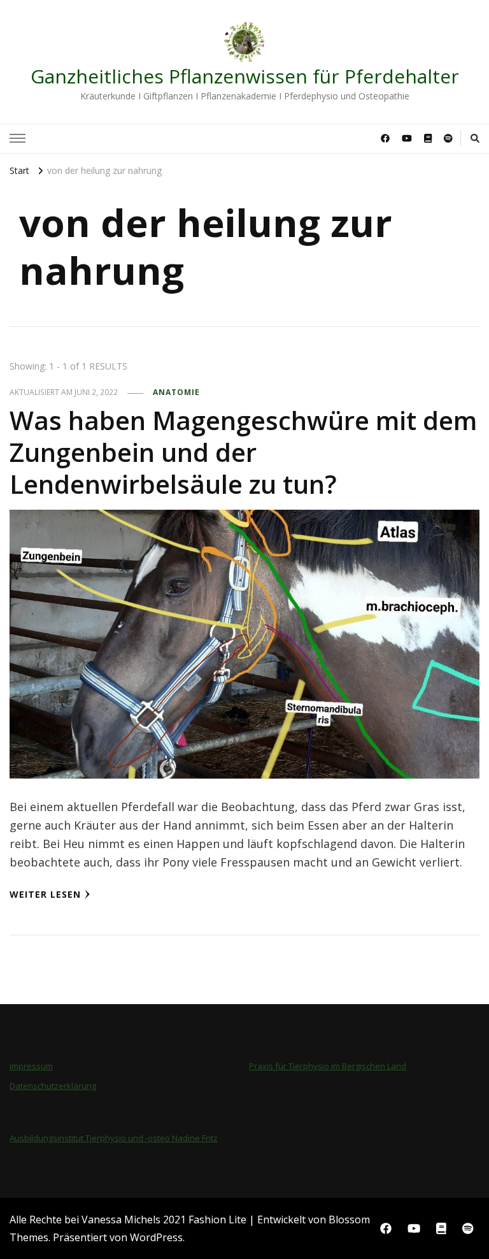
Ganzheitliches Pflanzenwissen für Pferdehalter (245, 76)
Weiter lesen (45, 894)
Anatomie (176, 392)
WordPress (156, 1237)
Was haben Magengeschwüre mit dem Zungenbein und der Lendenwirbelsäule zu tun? (243, 452)
